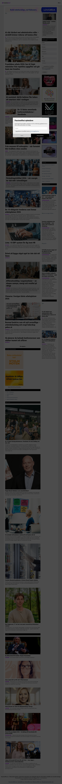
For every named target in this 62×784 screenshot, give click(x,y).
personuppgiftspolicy (34, 131)
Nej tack (22, 135)
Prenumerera (40, 135)
